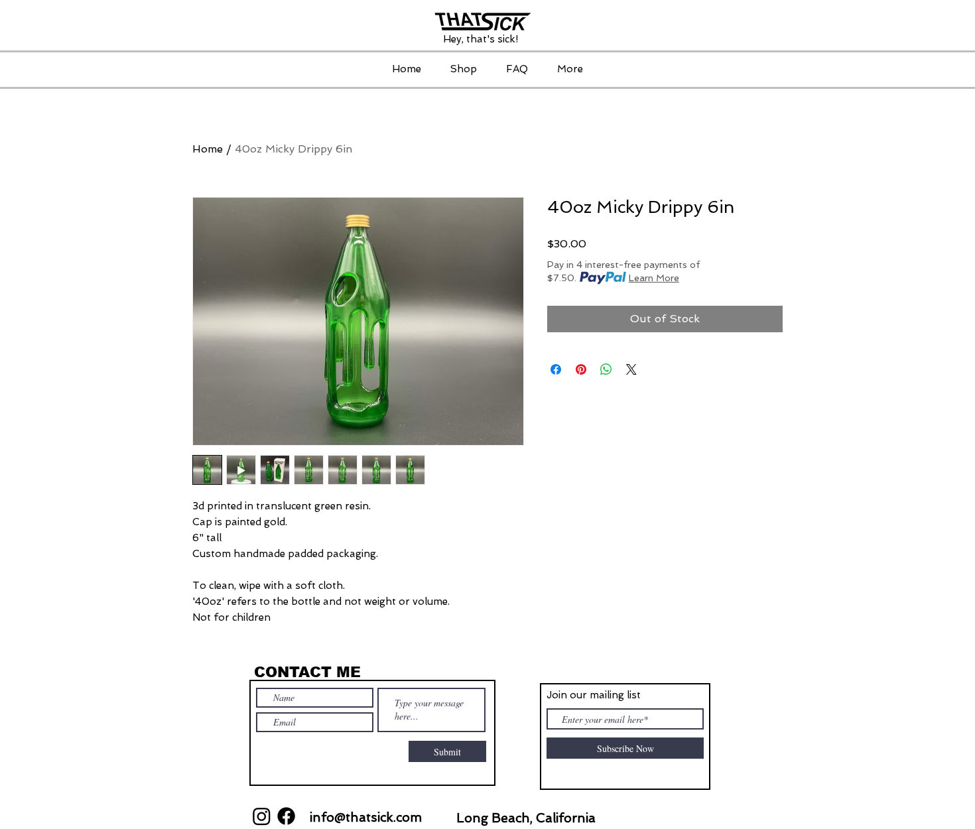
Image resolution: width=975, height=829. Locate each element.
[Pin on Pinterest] (581, 369)
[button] (463, 69)
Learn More (654, 278)
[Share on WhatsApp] (606, 369)
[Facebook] (286, 816)
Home (207, 149)
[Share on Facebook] (556, 369)
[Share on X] (631, 369)
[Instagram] (261, 816)
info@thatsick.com (366, 817)
